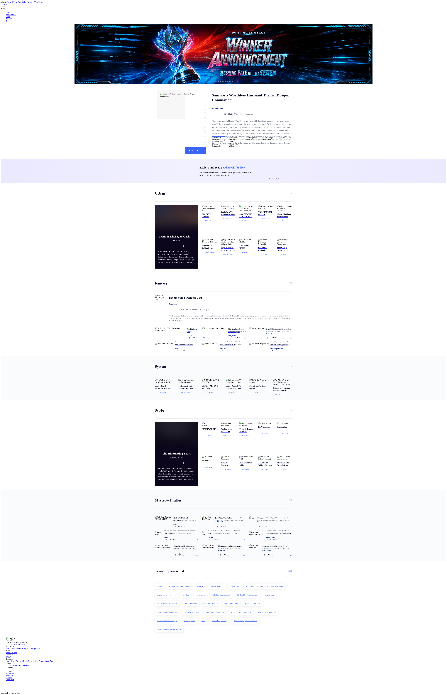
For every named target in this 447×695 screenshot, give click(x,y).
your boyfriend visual (253, 603)
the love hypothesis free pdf (167, 612)
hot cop (159, 586)
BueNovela (10, 675)
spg (175, 595)
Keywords (32, 661)
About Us (9, 653)
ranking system (189, 621)
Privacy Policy (21, 644)
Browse (8, 21)
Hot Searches (41, 661)
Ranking (9, 19)
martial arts (235, 586)
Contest (8, 12)
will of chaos (200, 595)
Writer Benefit (11, 15)
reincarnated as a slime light (167, 621)
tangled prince (162, 595)
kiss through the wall (191, 612)
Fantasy (32, 649)
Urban (37, 649)
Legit (15, 653)
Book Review (51, 661)
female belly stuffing (219, 621)
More (290, 193)
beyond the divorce (231, 603)
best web (200, 586)
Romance (9, 649)
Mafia (22, 649)
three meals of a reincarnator (167, 603)
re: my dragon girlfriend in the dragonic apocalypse (264, 586)
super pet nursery (190, 603)
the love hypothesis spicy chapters (169, 629)
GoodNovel (10, 673)
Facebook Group (23, 665)
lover (203, 621)
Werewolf (16, 649)
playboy (186, 595)
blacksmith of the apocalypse (247, 595)
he (232, 612)
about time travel (245, 612)
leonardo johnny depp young (179, 586)
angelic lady (269, 595)
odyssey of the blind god (267, 612)
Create (8, 17)
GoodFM (9, 678)
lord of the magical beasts (221, 595)
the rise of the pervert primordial (245, 621)
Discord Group (11, 665)
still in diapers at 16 (210, 603)
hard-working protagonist (215, 612)
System (26, 649)
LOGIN (4, 4)
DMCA (8, 657)
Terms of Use (10, 644)
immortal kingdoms (217, 586)
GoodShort (10, 680)
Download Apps (22, 661)
